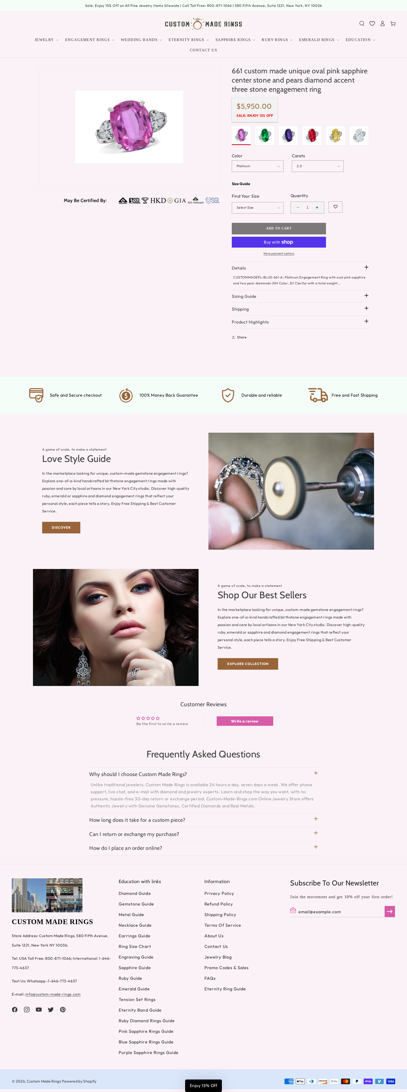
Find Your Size (245, 196)
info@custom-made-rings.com (53, 994)
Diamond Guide (135, 893)
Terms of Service (222, 925)
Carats (298, 155)
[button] (362, 23)
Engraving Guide (136, 957)
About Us (214, 935)
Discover (61, 527)
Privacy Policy (219, 893)
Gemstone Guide (136, 904)
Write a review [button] (244, 721)
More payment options (279, 253)
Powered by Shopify (79, 1081)
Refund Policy (218, 904)
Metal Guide (131, 914)
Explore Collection (248, 664)
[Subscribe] (390, 911)
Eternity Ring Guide (225, 989)
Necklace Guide (135, 925)
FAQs (210, 978)
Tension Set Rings (137, 999)
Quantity (299, 195)
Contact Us (216, 946)
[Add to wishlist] (335, 207)
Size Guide (241, 183)
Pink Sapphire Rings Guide (146, 1031)
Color (237, 155)
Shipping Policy (220, 914)
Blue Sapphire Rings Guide (146, 1042)
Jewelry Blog (218, 957)
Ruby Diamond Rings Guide (147, 1020)
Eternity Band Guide (140, 1010)
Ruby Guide (130, 978)
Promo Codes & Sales (226, 967)
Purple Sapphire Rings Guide (149, 1052)
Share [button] (242, 337)
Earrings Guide (135, 935)
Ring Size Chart (135, 946)
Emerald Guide (134, 989)
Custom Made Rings (44, 1081)
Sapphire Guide (135, 967)
